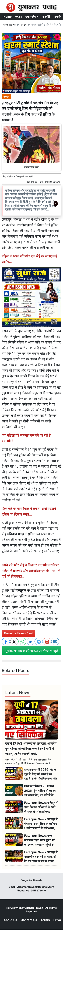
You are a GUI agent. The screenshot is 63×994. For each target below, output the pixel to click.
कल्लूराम (7, 359)
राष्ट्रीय (58, 16)
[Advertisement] (33, 255)
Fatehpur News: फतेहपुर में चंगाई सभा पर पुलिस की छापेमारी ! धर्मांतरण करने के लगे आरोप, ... (41, 823)
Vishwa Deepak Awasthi (20, 176)
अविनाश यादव (15, 534)
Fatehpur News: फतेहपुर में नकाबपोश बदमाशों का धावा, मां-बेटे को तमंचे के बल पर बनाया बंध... (41, 856)
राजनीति (46, 16)
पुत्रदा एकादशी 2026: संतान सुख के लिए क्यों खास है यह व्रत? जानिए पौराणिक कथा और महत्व (40, 774)
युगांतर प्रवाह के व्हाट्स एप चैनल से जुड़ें (31, 651)
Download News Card (18, 633)
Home (8, 16)
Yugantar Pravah (33, 907)
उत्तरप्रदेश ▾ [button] (31, 16)
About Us (10, 920)
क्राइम (18, 16)
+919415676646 (36, 890)
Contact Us (29, 920)
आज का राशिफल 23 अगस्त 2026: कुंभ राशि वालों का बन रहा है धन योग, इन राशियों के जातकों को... (40, 790)
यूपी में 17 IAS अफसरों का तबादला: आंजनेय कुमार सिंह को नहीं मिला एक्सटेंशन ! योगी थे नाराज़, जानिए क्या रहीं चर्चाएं (31, 748)
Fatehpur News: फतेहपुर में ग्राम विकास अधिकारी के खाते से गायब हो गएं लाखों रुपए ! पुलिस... (41, 807)
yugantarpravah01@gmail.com (35, 886)
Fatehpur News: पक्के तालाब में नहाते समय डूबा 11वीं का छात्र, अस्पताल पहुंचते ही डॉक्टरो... (39, 840)
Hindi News (9, 24)
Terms (45, 920)
